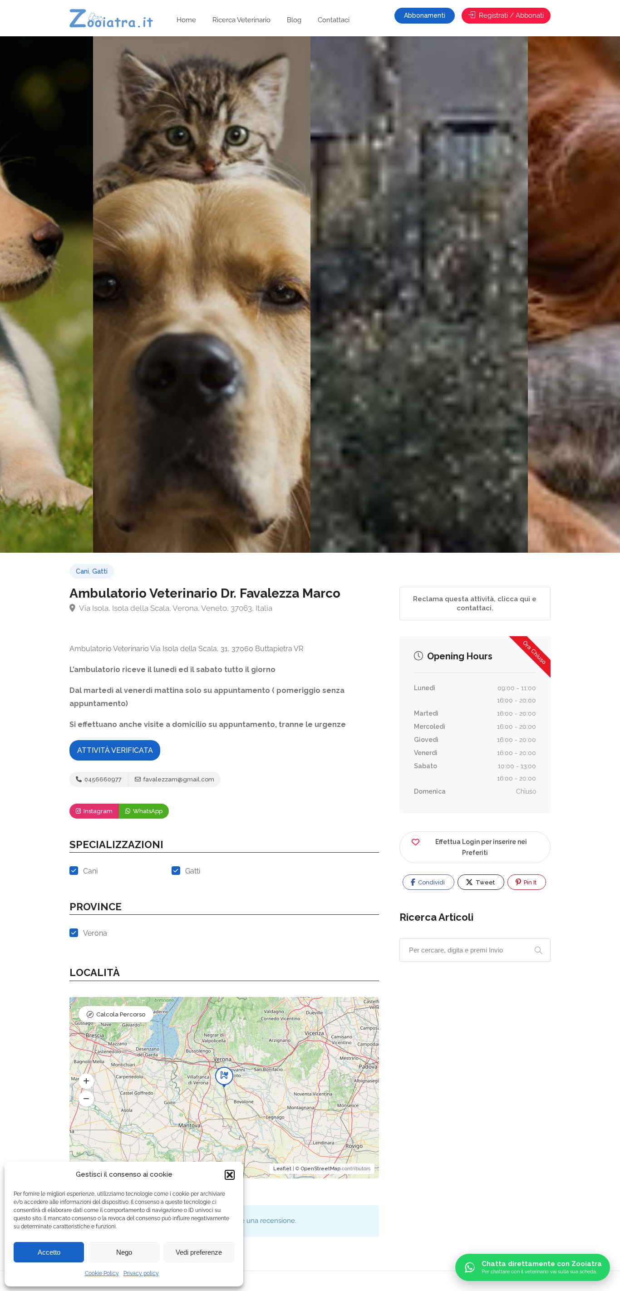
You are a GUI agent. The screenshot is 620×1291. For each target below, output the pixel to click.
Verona (95, 933)
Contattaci (333, 20)
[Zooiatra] (115, 19)
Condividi (431, 882)
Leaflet (282, 1169)
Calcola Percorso (120, 1014)
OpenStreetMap (320, 1169)
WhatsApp (147, 811)
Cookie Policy (102, 1273)
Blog (294, 20)
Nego (124, 1252)
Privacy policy (141, 1273)
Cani (82, 571)
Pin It (529, 882)
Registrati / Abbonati (510, 15)
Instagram (97, 811)
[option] (419, 294)
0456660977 (102, 779)
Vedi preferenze (199, 1252)
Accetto (49, 1252)
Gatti (100, 571)
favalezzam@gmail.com (178, 779)
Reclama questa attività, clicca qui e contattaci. (474, 603)
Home (186, 20)
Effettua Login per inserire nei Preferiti (481, 847)
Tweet (484, 882)
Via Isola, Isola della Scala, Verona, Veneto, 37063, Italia (175, 608)
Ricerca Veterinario (241, 20)
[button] (229, 1174)
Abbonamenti (424, 15)
